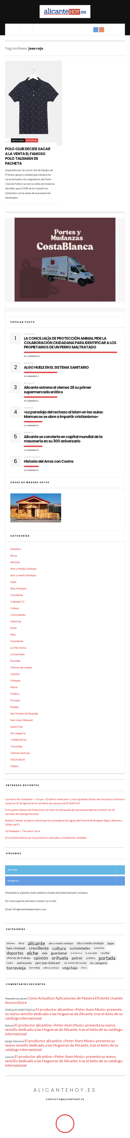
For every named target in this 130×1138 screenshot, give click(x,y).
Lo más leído (17, 654)
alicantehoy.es (65, 1090)
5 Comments (31, 425)
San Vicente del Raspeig (24, 713)
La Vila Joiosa (18, 647)
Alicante (29, 383)
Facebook (13, 881)
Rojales (14, 706)
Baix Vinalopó (18, 588)
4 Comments (31, 470)
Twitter (12, 870)
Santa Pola (16, 726)
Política (14, 693)
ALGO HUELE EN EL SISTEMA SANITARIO (56, 367)
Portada (29, 334)
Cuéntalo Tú (17, 601)
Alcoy (13, 555)
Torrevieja (16, 746)
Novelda (15, 660)
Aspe (13, 581)
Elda (12, 634)
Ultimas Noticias (20, 752)
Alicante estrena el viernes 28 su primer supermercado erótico (57, 389)
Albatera (15, 548)
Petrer (14, 687)
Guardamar (17, 641)
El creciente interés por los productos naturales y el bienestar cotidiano (46, 837)
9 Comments (31, 376)
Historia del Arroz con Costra (48, 461)
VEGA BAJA (17, 759)
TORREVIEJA (18, 739)
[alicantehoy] (65, 11)
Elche (13, 627)
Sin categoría (17, 733)
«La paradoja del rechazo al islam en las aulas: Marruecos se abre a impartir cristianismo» (63, 414)
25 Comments (32, 356)
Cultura (14, 608)
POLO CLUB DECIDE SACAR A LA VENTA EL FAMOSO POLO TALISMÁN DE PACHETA (27, 156)
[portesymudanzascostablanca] (65, 260)
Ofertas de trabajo (21, 667)
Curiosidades (32, 457)
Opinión (28, 363)
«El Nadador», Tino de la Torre (22, 831)
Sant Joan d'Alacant (21, 720)
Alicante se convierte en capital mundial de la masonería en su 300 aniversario (63, 439)
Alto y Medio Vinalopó (23, 568)
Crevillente (16, 595)
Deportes (31, 140)
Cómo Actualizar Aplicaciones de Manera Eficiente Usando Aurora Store (64, 1000)
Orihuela (15, 680)
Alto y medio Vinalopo (23, 575)
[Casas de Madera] (65, 509)
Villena (14, 766)
